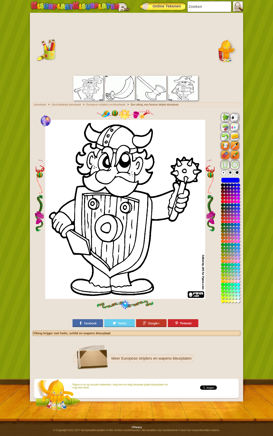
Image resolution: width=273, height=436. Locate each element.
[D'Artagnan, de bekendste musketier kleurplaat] (88, 99)
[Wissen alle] (224, 127)
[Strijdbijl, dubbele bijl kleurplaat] (151, 99)
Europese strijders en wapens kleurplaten (156, 358)
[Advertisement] (136, 44)
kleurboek (40, 104)
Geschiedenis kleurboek (66, 104)
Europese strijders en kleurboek (105, 104)
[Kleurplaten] (80, 6)
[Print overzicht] (234, 117)
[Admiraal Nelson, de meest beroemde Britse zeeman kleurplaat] (183, 99)
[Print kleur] (234, 127)
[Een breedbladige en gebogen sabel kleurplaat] (120, 99)
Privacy (137, 427)
